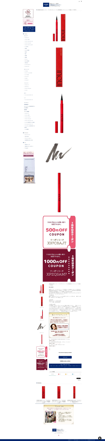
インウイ (26, 90)
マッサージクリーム (27, 64)
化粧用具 (25, 109)
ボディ (25, 93)
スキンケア (26, 35)
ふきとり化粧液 (27, 50)
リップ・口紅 (27, 74)
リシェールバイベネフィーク (29, 99)
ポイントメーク (26, 69)
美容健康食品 (26, 104)
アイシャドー (27, 76)
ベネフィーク (27, 37)
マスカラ (26, 78)
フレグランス (26, 102)
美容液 (26, 57)
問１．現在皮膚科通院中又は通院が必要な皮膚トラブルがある (59, 339)
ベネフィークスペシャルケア (29, 44)
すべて (53, 374)
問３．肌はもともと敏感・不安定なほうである (57, 344)
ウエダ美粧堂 (27, 129)
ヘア (24, 97)
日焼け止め (26, 62)
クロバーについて (27, 134)
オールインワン (27, 66)
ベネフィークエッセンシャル (29, 41)
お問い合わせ (27, 136)
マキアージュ (27, 86)
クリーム (26, 59)
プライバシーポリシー (28, 138)
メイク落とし (27, 46)
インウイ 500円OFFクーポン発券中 (30, 122)
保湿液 (26, 55)
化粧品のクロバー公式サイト (29, 146)
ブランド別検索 (26, 111)
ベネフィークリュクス (28, 88)
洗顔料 (26, 48)
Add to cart (65, 357)
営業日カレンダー (27, 144)
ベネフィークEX (27, 39)
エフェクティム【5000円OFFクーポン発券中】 (29, 107)
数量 (49, 348)
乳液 (25, 53)
